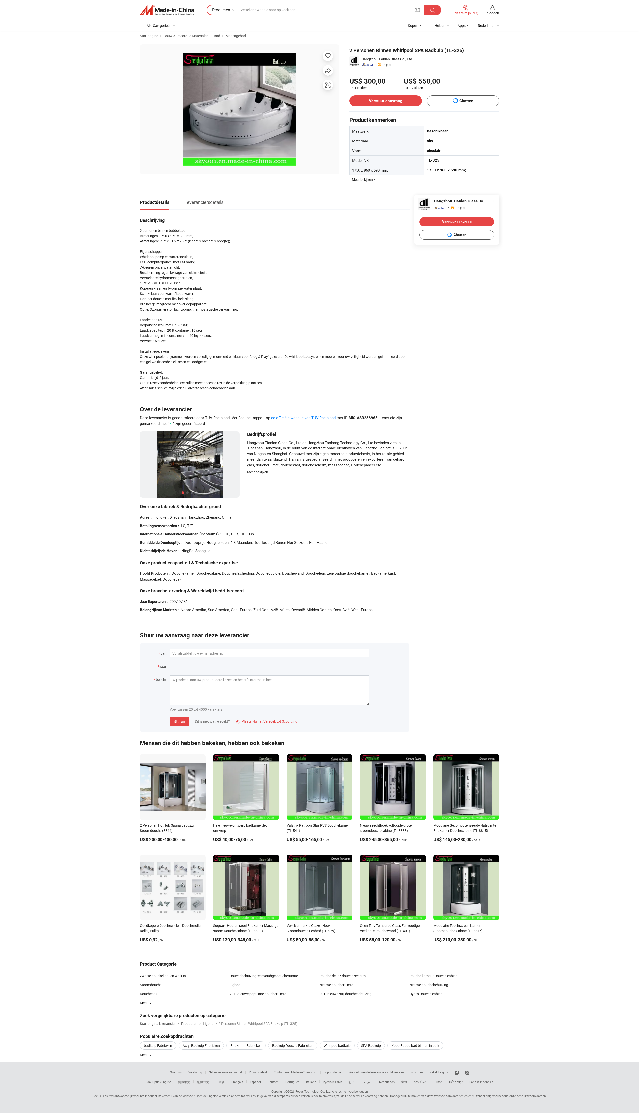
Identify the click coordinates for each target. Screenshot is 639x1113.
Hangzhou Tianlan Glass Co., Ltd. (387, 59)
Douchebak (148, 993)
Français (237, 1082)
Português (292, 1082)
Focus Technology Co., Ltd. (313, 1091)
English (166, 1082)
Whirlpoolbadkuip (337, 1045)
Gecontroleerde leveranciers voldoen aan (376, 1072)
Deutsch (273, 1082)
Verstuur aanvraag (385, 100)
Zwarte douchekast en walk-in (163, 975)
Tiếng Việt (456, 1082)
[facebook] (457, 1072)
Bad (217, 35)
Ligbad (235, 984)
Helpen (440, 25)
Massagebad (236, 35)
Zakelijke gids (439, 1072)
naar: (163, 666)
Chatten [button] (466, 100)
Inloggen (492, 13)
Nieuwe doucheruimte (336, 984)
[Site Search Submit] (432, 10)
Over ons (176, 1072)
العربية (368, 1082)
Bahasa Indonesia (481, 1082)
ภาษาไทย (420, 1082)
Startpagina (149, 35)
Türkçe (437, 1082)
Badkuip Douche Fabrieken (292, 1045)
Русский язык (332, 1082)
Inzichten (417, 1072)
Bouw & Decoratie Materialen (186, 35)
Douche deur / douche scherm (343, 975)
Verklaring (195, 1072)
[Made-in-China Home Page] (167, 10)
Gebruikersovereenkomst (225, 1072)
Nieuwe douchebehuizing (428, 984)
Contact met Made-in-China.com (295, 1072)
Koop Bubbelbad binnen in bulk (415, 1045)
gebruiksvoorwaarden (531, 1096)
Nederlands (387, 1082)
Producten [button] (221, 10)
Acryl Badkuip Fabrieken (201, 1045)
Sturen (179, 721)
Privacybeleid (258, 1072)
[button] (417, 10)
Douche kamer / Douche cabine (433, 975)
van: (164, 653)
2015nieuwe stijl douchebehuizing (346, 993)
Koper (412, 25)
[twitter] (467, 1072)
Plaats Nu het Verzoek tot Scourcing (266, 721)
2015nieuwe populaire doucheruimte (258, 993)
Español (255, 1082)
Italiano (311, 1082)
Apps (462, 25)
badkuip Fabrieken (158, 1045)
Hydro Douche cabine (425, 993)
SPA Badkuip (371, 1045)
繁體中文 (203, 1082)
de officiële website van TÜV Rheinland (303, 417)
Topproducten (333, 1072)
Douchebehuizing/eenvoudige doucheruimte (264, 975)
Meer (144, 1054)
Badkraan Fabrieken (246, 1045)
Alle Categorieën (159, 25)
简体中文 (184, 1082)
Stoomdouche (150, 984)
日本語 (220, 1082)
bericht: (161, 679)
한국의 (352, 1082)
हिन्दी (404, 1082)
